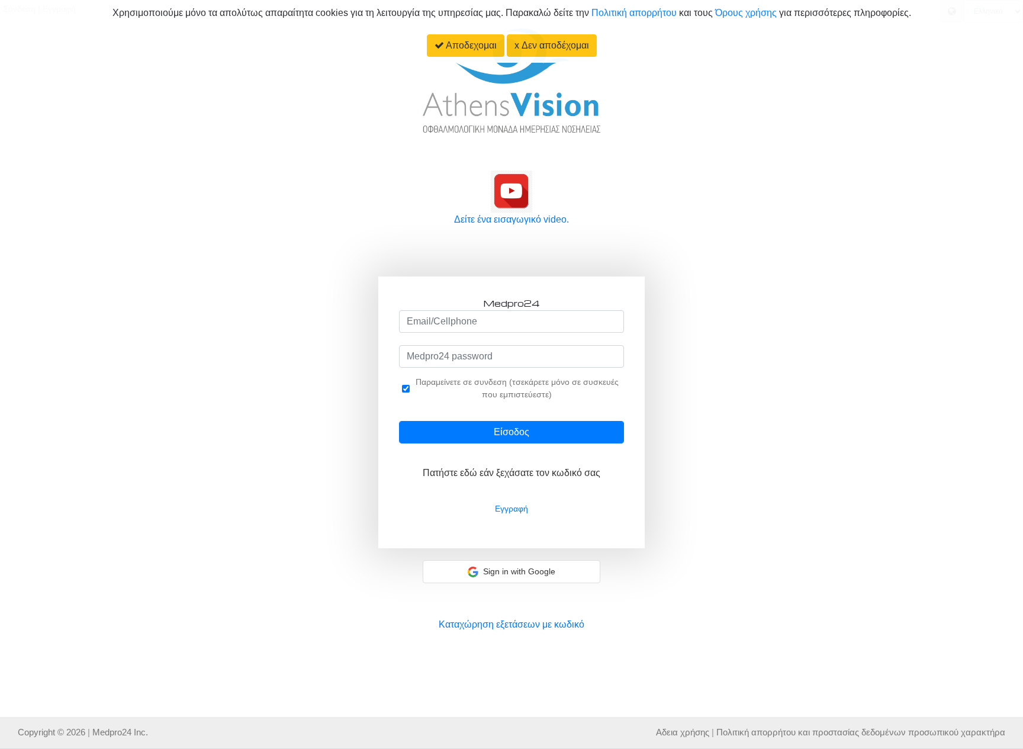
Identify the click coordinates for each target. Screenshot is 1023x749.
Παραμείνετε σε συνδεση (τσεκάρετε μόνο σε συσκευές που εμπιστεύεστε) (517, 388)
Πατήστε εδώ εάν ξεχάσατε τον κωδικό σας (511, 473)
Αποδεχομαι (470, 45)
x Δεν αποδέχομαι (551, 45)
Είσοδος (511, 432)
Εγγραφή (511, 508)
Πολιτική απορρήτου (634, 13)
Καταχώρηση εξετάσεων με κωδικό (511, 624)
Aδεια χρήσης (682, 732)
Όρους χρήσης (747, 13)
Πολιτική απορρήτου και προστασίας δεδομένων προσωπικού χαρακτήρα (860, 732)
